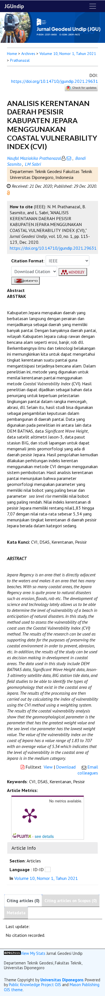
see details (44, 836)
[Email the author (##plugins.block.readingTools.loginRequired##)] (69, 158)
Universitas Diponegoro (61, 979)
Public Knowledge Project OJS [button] (35, 984)
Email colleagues (88, 770)
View (48, 767)
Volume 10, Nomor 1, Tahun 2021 (67, 53)
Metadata (16, 912)
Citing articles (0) (23, 900)
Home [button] (12, 53)
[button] (8, 192)
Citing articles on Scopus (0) (71, 900)
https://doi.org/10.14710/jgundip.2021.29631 (54, 81)
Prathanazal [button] (20, 60)
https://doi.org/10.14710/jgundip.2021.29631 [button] (53, 248)
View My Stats (33, 953)
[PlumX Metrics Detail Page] (29, 815)
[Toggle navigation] (93, 6)
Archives (28, 53)
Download (66, 767)
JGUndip (14, 6)
